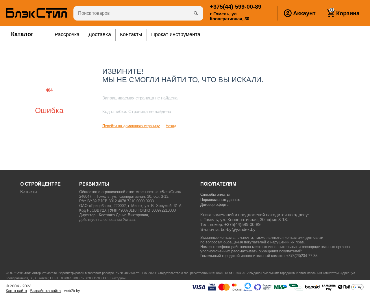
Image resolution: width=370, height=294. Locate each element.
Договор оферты (214, 204)
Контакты (28, 192)
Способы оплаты (215, 194)
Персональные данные (220, 199)
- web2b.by (55, 291)
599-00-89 (235, 7)
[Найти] (196, 13)
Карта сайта (16, 291)
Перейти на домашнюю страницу (131, 126)
